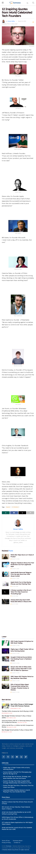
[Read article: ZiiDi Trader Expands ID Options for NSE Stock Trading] (5, 643)
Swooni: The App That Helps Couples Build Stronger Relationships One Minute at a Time (17, 782)
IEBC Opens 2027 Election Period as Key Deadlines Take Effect (22, 677)
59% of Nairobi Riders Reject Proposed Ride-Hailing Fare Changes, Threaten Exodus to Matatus (20, 687)
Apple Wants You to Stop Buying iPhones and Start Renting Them (21, 583)
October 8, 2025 (11, 717)
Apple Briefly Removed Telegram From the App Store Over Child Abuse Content (21, 574)
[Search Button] (33, 2)
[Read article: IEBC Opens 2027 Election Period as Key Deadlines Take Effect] (5, 678)
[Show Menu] (3, 2)
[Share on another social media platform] (30, 512)
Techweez (8, 846)
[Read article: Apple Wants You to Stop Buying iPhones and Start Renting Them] (5, 584)
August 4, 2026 (15, 578)
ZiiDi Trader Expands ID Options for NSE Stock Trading (22, 642)
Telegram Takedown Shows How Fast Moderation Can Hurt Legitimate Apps (22, 564)
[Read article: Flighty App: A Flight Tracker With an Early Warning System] (5, 651)
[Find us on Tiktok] (26, 756)
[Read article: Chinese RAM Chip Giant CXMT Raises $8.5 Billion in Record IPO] (5, 601)
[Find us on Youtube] (17, 756)
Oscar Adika (11, 21)
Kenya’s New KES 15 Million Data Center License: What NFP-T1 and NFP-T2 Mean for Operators (21, 668)
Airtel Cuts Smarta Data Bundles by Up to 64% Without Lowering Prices (16, 813)
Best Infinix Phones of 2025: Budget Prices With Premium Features (22, 705)
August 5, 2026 (15, 568)
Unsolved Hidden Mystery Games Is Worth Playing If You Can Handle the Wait (16, 791)
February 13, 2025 (7, 731)
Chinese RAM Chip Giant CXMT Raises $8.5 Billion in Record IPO (21, 600)
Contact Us (17, 842)
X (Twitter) (15, 507)
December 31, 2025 (16, 708)
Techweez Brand (17, 840)
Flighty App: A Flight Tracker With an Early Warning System (22, 650)
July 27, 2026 (14, 603)
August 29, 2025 (23, 722)
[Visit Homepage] (15, 2)
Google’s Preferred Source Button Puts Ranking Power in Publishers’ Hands (21, 658)
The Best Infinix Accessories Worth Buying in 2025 (17, 711)
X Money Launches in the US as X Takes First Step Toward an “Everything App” (21, 592)
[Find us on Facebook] (3, 756)
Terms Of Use (6, 840)
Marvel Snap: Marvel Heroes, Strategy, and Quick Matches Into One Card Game (16, 777)
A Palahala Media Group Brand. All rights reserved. (16, 849)
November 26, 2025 (7, 713)
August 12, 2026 (15, 558)
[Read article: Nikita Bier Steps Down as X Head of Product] (5, 556)
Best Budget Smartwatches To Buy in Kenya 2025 (17, 730)
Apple (8, 507)
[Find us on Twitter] (8, 756)
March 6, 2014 (22, 21)
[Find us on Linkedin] (21, 756)
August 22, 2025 (12, 727)
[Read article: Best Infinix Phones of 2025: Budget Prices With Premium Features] (5, 706)
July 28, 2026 (14, 586)
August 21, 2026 (15, 645)
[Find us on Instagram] (12, 756)
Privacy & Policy (6, 842)
